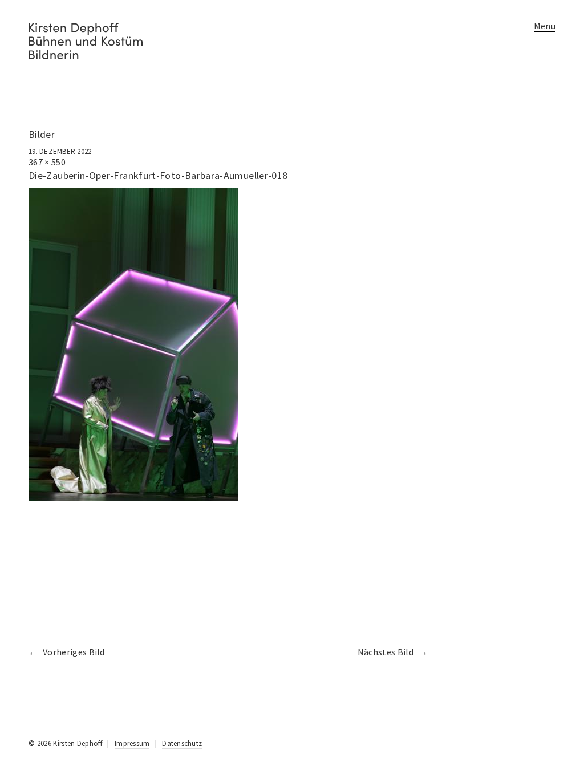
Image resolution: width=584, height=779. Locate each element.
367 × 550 (47, 162)
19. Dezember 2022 (60, 151)
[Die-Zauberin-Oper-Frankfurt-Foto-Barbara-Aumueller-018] (133, 498)
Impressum (132, 743)
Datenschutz (182, 743)
